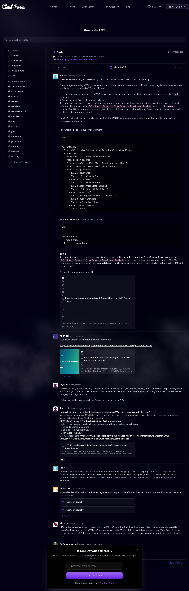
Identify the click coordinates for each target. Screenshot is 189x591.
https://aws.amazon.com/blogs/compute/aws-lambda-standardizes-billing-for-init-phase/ (106, 345)
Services (54, 6)
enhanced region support (101, 492)
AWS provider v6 (135, 492)
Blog (128, 6)
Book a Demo (175, 6)
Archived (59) (21, 162)
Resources (110, 6)
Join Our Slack (94, 575)
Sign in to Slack (107, 583)
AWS (114, 118)
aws (60, 51)
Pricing (72, 6)
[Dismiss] (137, 549)
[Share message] (88, 75)
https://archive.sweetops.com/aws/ (80, 59)
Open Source (88, 6)
